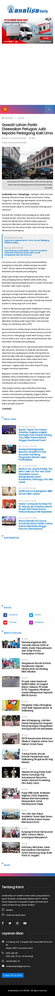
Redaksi (9, 910)
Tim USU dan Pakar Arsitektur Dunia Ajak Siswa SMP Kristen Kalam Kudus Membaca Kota (37, 818)
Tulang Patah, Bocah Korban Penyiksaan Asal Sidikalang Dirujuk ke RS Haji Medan (37, 758)
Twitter (38, 614)
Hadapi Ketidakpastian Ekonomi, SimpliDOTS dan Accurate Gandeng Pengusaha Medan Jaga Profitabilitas (32, 454)
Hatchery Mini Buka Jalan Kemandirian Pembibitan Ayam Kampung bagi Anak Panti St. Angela (37, 851)
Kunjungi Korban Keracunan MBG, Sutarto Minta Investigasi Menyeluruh (37, 834)
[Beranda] (27, 9)
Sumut (21, 118)
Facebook (13, 614)
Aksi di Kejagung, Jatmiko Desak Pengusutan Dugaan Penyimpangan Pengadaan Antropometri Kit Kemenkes (37, 724)
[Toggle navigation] (5, 109)
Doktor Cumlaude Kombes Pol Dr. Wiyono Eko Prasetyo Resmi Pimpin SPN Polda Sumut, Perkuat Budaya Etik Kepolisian (35, 507)
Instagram (39, 622)
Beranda (9, 118)
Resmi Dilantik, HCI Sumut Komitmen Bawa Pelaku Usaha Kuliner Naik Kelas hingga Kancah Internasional (35, 524)
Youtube (13, 622)
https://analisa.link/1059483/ (15, 142)
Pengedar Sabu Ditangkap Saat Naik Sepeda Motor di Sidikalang (37, 707)
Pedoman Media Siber (16, 915)
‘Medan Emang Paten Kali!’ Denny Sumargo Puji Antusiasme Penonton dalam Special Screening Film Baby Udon (36, 777)
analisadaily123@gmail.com (18, 966)
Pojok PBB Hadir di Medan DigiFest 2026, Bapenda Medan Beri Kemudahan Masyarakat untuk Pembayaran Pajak (36, 798)
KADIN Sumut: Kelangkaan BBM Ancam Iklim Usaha (35, 492)
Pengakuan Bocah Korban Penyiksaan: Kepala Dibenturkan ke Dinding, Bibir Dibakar (36, 667)
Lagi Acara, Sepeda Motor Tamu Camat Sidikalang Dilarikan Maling (26, 241)
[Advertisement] (27, 76)
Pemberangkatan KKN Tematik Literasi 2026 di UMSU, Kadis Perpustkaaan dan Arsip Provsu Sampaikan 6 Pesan (37, 648)
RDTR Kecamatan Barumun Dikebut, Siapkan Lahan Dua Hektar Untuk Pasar (37, 741)
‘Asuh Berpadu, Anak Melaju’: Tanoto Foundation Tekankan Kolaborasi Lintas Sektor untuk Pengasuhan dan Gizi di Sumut (25, 252)
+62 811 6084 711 (13, 961)
